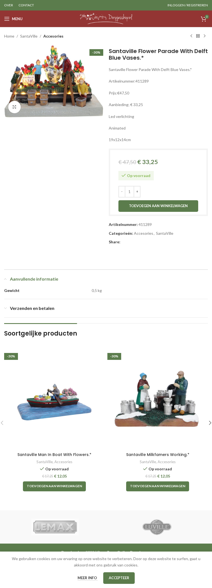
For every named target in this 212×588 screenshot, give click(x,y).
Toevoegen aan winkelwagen (158, 206)
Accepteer (119, 578)
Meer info (88, 578)
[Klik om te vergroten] (14, 107)
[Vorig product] (191, 36)
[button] (54, 486)
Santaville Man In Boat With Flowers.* (54, 454)
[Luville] (157, 527)
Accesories (53, 36)
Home (9, 36)
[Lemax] (55, 527)
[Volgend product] (204, 36)
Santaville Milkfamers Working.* (157, 454)
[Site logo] (106, 18)
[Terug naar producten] (198, 36)
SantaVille (29, 36)
